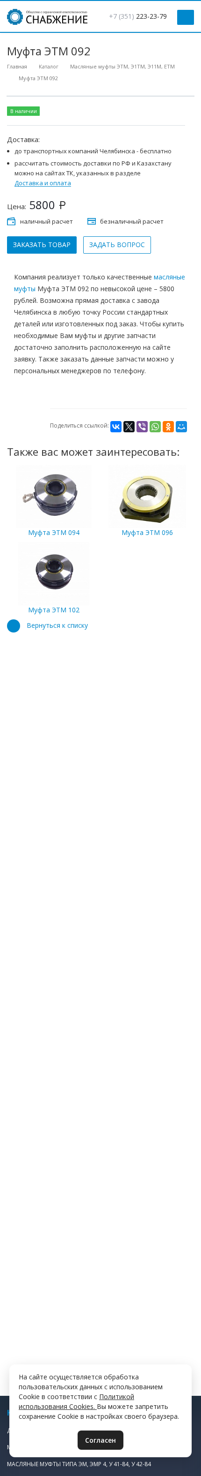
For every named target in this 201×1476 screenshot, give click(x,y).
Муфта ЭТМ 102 (53, 609)
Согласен (100, 1440)
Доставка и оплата (42, 183)
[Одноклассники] (168, 426)
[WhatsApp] (155, 426)
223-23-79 (138, 16)
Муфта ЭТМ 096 (147, 532)
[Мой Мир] (181, 426)
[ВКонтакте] (116, 426)
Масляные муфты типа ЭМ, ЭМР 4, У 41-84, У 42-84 (79, 1464)
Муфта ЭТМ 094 (53, 532)
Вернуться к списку (57, 625)
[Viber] (142, 426)
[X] (129, 426)
